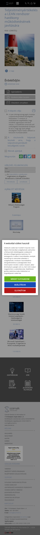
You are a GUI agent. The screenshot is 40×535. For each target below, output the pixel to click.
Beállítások (20, 285)
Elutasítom (20, 290)
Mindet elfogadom (20, 279)
